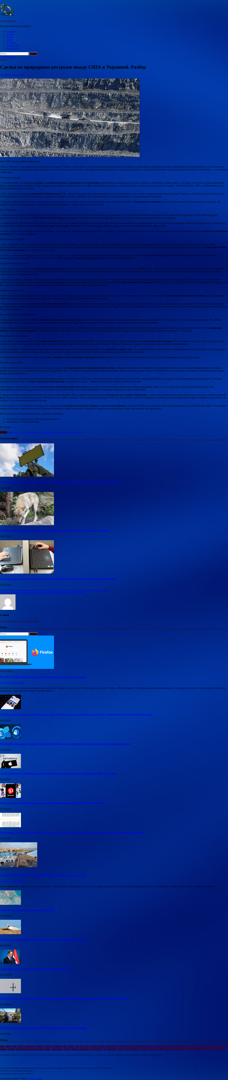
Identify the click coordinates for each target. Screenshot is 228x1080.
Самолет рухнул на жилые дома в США (27, 910)
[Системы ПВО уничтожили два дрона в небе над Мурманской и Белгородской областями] (27, 476)
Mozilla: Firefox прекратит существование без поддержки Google (43, 676)
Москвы (74, 1049)
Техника (10, 42)
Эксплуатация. (8, 21)
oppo (64, 1046)
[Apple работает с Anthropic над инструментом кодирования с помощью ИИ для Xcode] (10, 767)
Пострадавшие (96, 1049)
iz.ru (14, 427)
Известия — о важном (19, 432)
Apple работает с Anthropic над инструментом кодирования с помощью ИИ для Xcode (58, 773)
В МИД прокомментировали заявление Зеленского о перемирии (43, 1027)
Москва (67, 1049)
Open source (56, 1046)
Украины (160, 1049)
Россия (120, 1049)
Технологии (12, 45)
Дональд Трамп (212, 1046)
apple (2, 1046)
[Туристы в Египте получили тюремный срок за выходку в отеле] (18, 866)
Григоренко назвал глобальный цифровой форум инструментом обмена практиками (57, 578)
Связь (9, 39)
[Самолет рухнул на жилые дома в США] (10, 904)
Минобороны (57, 1049)
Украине (152, 1049)
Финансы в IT (178, 1049)
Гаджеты (11, 31)
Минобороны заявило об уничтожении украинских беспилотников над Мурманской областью (64, 998)
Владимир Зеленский (143, 1046)
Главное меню (7, 56)
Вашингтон (128, 1046)
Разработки (112, 1049)
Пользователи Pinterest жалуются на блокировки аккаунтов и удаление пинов (53, 802)
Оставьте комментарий (12, 74)
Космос (10, 34)
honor (14, 1046)
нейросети (217, 1049)
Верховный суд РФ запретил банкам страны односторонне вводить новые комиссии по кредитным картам (72, 832)
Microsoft (39, 1046)
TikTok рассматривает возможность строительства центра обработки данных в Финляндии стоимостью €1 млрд (76, 714)
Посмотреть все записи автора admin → (21, 621)
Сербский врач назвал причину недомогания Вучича (36, 968)
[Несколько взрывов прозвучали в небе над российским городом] (10, 933)
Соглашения (60, 432)
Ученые (168, 1049)
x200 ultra (94, 1046)
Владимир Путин (160, 1046)
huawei (21, 1046)
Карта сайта (12, 48)
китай (210, 1049)
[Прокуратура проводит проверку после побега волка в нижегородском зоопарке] (27, 524)
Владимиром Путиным (178, 1046)
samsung (71, 1046)
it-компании (29, 1046)
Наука (9, 37)
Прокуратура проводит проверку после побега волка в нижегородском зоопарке (54, 530)
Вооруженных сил (197, 1046)
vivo (82, 1046)
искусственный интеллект (195, 1049)
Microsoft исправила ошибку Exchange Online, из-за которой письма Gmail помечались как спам (65, 743)
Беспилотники (111, 1046)
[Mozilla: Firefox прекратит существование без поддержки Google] (27, 668)
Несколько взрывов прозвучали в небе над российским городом (43, 939)
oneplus (47, 1046)
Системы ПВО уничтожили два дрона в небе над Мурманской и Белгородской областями (60, 482)
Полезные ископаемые (42, 432)
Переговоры (84, 1049)
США (70, 432)
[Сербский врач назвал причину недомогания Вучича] (10, 963)
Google (8, 1046)
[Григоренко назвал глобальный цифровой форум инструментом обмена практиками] (27, 572)
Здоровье (11, 1049)
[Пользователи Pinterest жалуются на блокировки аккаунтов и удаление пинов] (10, 797)
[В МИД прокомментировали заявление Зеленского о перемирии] (10, 1022)
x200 (87, 1046)
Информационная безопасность (29, 1049)
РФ (105, 1049)
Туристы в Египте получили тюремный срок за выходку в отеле (43, 875)
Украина (77, 432)
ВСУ (120, 1046)
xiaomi (102, 1046)
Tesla (77, 1046)
